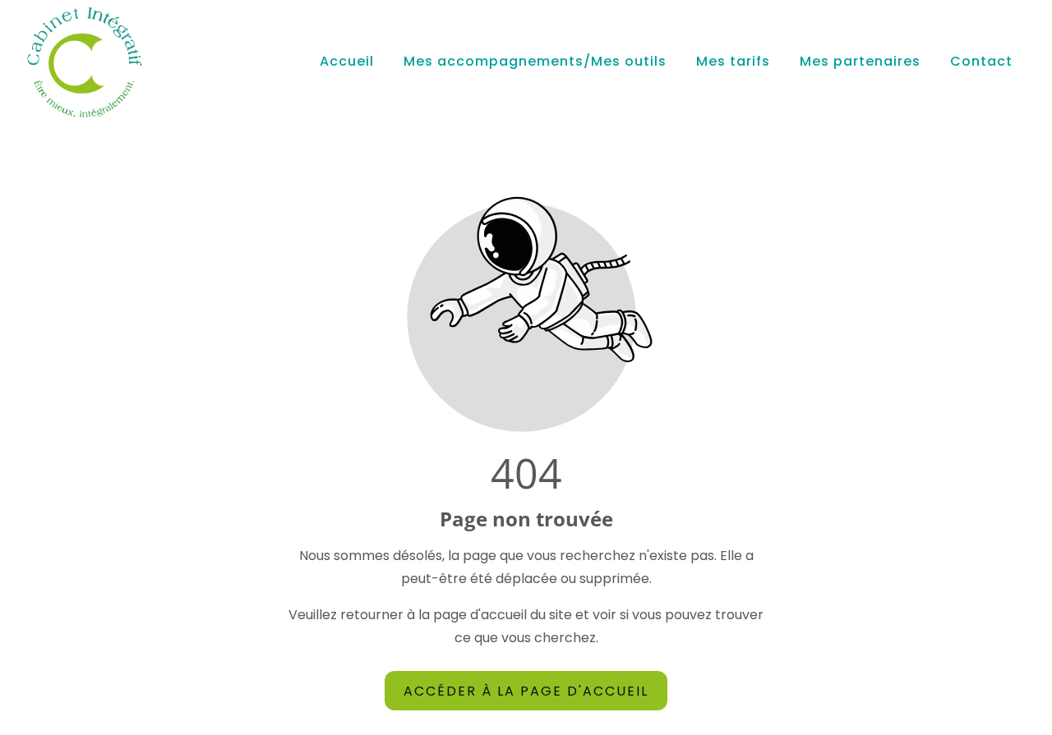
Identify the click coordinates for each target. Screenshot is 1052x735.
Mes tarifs (733, 61)
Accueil (347, 61)
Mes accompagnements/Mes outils (535, 61)
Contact (981, 61)
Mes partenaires (860, 61)
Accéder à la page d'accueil (526, 690)
